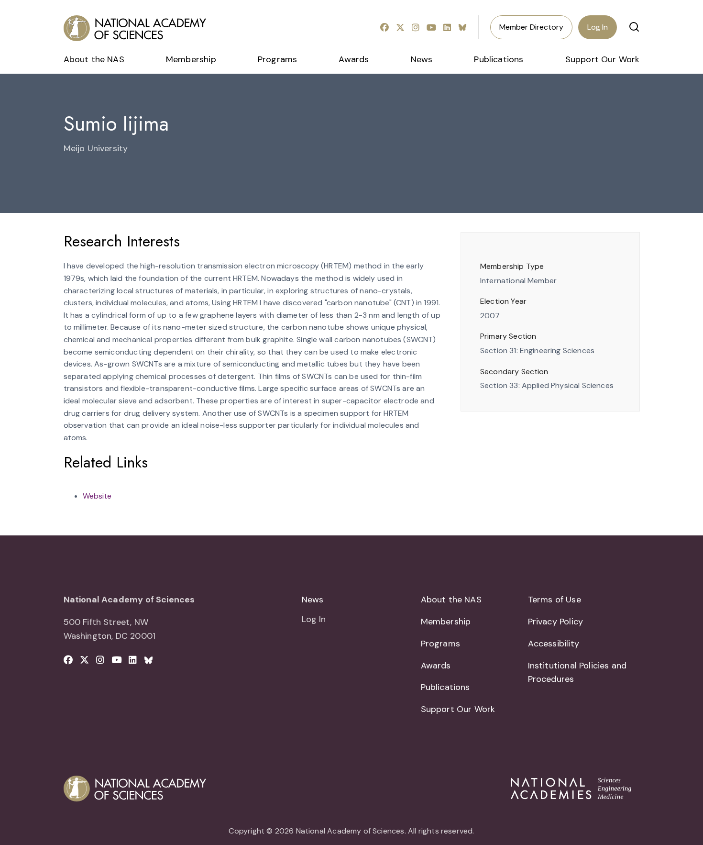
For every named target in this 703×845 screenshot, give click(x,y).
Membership (191, 59)
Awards (354, 59)
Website (97, 496)
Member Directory (531, 27)
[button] (634, 27)
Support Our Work (602, 59)
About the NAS (94, 59)
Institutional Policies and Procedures (577, 672)
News (422, 59)
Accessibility (553, 643)
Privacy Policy (555, 621)
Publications (498, 59)
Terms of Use (554, 599)
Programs (277, 59)
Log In (597, 27)
